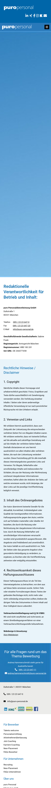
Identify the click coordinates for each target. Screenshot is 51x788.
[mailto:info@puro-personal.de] (45, 15)
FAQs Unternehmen (12, 772)
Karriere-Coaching (12, 745)
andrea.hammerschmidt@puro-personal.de (27, 673)
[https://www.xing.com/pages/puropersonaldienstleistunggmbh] (31, 15)
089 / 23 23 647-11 (27, 670)
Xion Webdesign (11, 635)
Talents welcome (11, 730)
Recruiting (8, 764)
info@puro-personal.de (23, 329)
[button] (46, 27)
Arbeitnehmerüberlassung (15, 737)
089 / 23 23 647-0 (21, 322)
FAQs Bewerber (10, 752)
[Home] (19, 7)
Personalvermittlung (13, 734)
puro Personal (10, 784)
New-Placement (11, 748)
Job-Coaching (10, 741)
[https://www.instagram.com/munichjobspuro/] (37, 15)
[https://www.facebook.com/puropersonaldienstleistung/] (34, 15)
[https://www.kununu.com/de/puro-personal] (41, 15)
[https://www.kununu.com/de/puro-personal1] (21, 709)
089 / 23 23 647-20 (21, 325)
